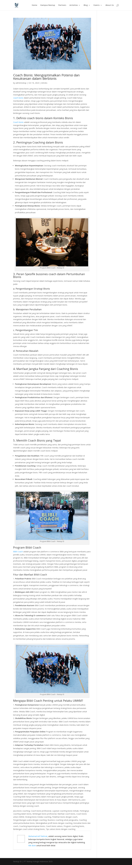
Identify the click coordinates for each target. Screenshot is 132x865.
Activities (73, 5)
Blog (86, 5)
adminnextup (21, 83)
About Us (109, 5)
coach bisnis (18, 98)
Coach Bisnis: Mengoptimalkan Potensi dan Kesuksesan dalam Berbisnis (46, 77)
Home (34, 5)
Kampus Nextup (47, 5)
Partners (62, 5)
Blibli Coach (18, 551)
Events (97, 5)
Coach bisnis (18, 122)
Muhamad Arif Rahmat (37, 836)
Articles (44, 83)
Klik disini (32, 845)
